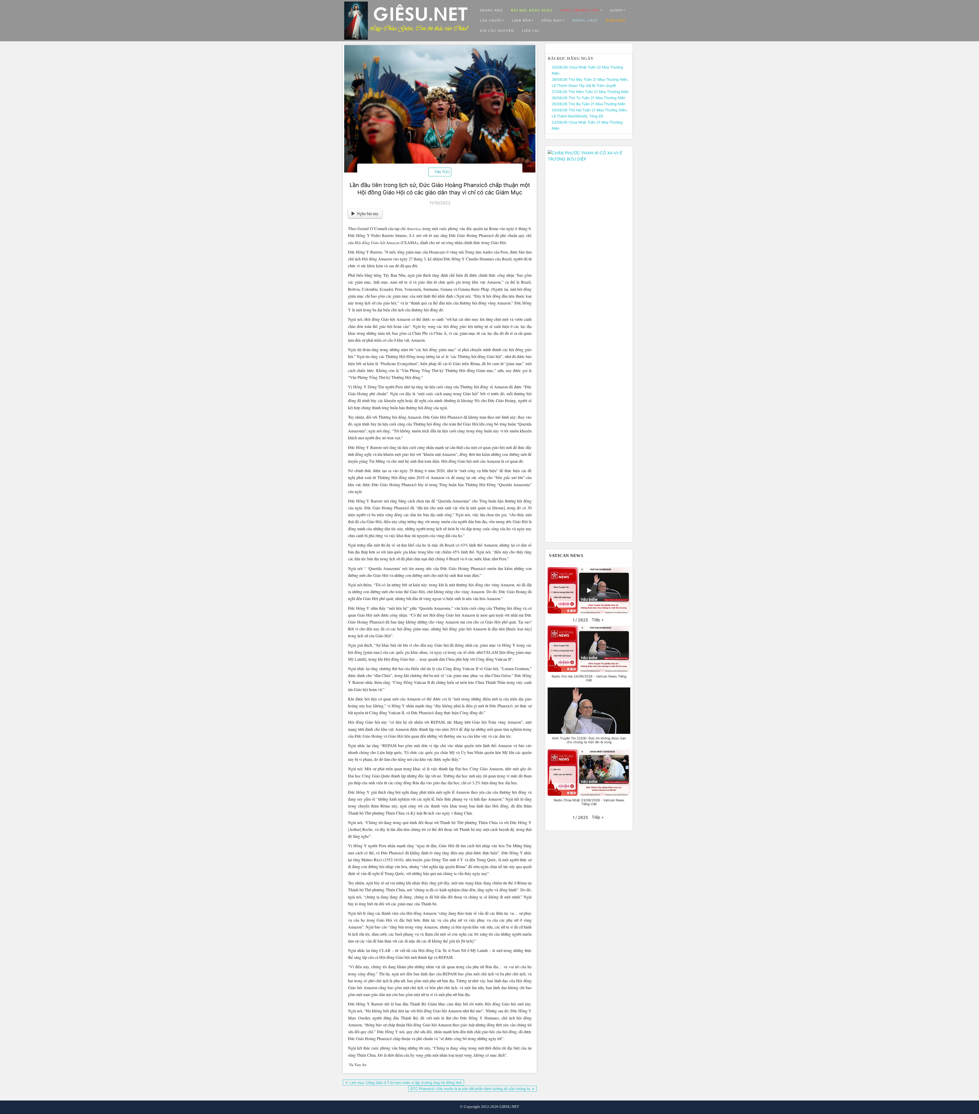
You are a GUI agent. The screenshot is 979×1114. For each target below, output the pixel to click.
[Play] (589, 590)
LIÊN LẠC (531, 31)
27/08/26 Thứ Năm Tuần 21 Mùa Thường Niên (590, 91)
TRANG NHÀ (491, 10)
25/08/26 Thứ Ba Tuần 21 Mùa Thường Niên (588, 104)
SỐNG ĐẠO (552, 20)
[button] (597, 620)
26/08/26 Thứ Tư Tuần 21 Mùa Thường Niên (588, 98)
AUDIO (616, 10)
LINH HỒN (521, 20)
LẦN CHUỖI (490, 20)
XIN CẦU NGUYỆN (497, 31)
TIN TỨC (442, 172)
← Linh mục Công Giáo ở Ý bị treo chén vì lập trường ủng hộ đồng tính (403, 1082)
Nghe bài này (368, 213)
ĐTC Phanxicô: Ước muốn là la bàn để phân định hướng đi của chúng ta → (472, 1088)
